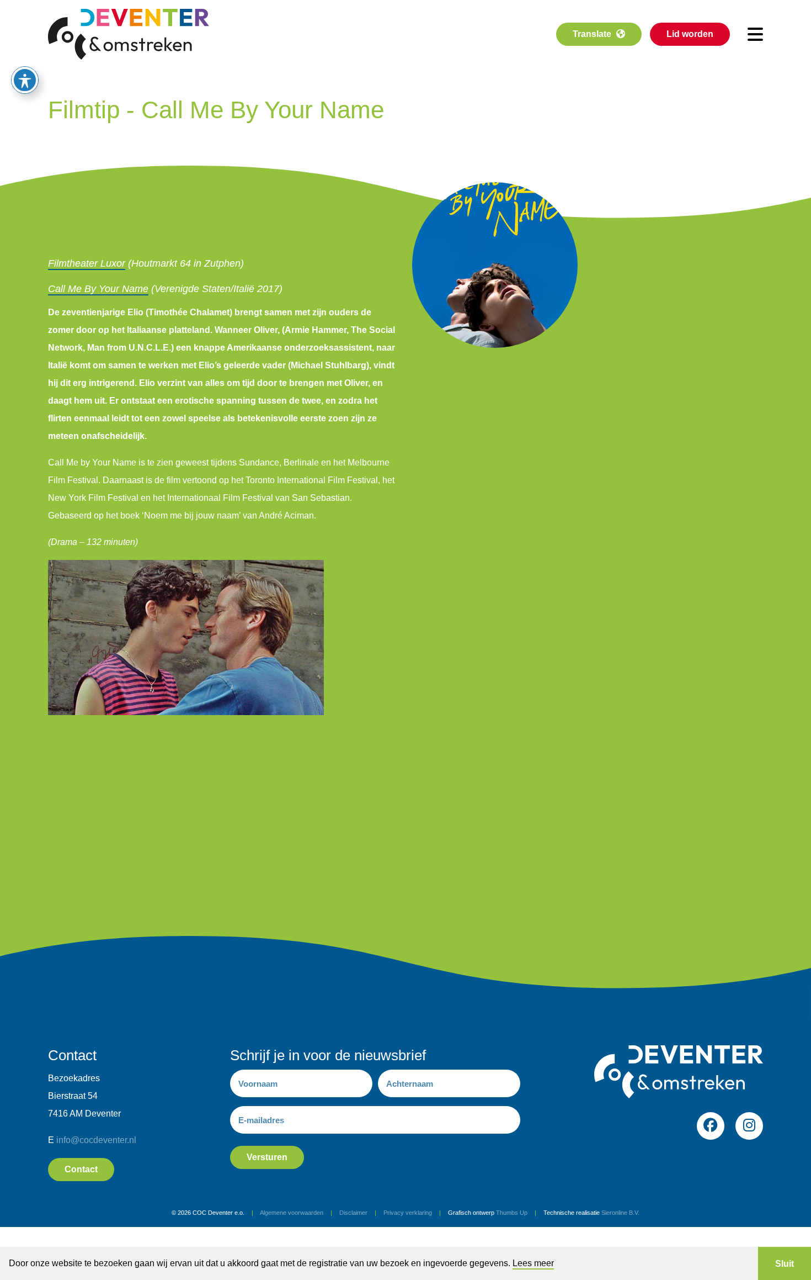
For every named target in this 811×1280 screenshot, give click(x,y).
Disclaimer (353, 1212)
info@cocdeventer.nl (96, 1140)
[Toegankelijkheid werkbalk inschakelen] (25, 80)
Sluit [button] (784, 1263)
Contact (81, 1169)
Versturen (267, 1157)
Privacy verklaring (407, 1212)
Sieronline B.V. (620, 1212)
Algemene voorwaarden (291, 1212)
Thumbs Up (511, 1212)
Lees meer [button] (533, 1263)
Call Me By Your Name (98, 288)
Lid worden (689, 34)
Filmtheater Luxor (86, 263)
